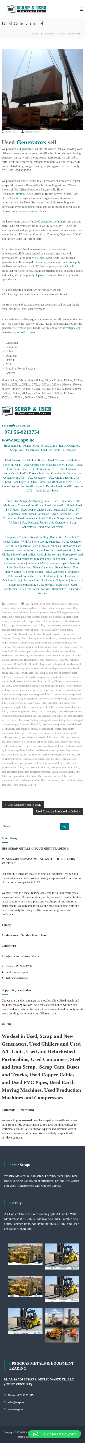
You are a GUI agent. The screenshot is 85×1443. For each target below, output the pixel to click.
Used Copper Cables (32, 509)
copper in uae (15, 625)
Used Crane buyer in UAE (63, 477)
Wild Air (26, 541)
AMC (70, 603)
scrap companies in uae (24, 690)
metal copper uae (63, 642)
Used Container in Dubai (59, 473)
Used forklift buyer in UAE (56, 482)
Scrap (13, 450)
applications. (25, 1004)
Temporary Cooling (16, 537)
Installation (50, 638)
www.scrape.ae (18, 440)
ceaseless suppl (70, 262)
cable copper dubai (31, 621)
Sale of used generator (17, 546)
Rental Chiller (11, 541)
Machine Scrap (12, 580)
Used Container (37, 477)
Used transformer (49, 780)
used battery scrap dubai (53, 724)
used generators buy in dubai (65, 767)
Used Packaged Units (34, 522)
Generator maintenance (30, 634)
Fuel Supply (66, 629)
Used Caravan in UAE (43, 469)
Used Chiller (8, 728)
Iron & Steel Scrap (16, 501)
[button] (54, 1434)
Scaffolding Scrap (39, 501)
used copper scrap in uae (30, 746)
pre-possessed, (24, 1120)
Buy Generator (22, 567)
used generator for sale (46, 546)
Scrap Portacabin (61, 514)
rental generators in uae (59, 668)
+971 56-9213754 (21, 432)
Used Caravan (68, 469)
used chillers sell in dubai (67, 741)
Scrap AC (19, 571)
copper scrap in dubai (33, 625)
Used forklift (46, 584)
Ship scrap (62, 580)
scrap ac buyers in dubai (49, 677)
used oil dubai (60, 776)
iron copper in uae (66, 638)
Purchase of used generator (15, 655)
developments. (14, 1137)
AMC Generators (29, 450)
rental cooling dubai (55, 664)
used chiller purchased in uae (36, 733)
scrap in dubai (20, 707)
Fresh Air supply (50, 629)
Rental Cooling (39, 537)
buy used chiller (55, 558)
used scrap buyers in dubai (26, 780)
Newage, (40, 257)
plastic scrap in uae (73, 647)
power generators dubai (38, 651)
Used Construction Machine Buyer (25, 460)
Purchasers (48, 181)
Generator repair (58, 563)
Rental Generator (43, 567)
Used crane (62, 584)
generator (27, 149)
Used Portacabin (46, 576)
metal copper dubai (44, 642)
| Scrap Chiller (34, 571)
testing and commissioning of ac (55, 720)
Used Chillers (47, 518)
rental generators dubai (36, 668)
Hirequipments (12, 445)
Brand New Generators (50, 526)
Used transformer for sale (35, 589)
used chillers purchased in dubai (36, 737)
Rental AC (56, 537)
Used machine (31, 580)
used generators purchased (37, 771)
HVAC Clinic (49, 445)
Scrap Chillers (65, 518)
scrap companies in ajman (25, 685)
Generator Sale (68, 634)
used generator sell (29, 763)
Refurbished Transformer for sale (27, 659)
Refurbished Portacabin (35, 514)
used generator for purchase (33, 550)
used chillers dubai (60, 733)
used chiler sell (74, 724)
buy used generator (62, 550)
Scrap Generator (54, 571)
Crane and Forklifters (30, 505)
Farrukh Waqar (32, 131)
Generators (49, 33)
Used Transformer (63, 501)
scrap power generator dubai (22, 711)
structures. (32, 1133)
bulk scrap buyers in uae (60, 608)
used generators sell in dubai (22, 776)
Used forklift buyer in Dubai (36, 486)
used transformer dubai (71, 780)
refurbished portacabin (41, 655)
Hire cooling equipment (47, 541)
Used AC (72, 558)
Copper (6, 1000)
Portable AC (71, 537)
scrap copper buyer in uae (49, 690)
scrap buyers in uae (26, 681)
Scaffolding (30, 584)
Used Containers (27, 518)
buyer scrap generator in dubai (56, 616)
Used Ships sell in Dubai (59, 505)
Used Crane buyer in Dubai (21, 482)
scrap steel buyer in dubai (69, 711)
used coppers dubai (53, 746)
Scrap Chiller (54, 681)
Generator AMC (37, 563)
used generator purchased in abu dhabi (41, 758)
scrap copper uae (24, 694)
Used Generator (73, 541)
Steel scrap (47, 580)
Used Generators (50, 450)
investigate (69, 328)
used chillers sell (15, 741)
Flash (27, 1436)
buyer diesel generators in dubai (24, 616)
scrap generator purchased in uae (24, 703)
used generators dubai (12, 771)
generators (47, 221)
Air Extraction (58, 603)
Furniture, (20, 193)
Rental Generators (69, 445)
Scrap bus (14, 584)
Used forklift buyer (47, 490)
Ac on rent (44, 603)
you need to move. (25, 332)
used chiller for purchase (30, 558)
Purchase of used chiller (63, 651)
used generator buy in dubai (65, 750)
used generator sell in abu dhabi (54, 763)
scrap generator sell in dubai (55, 703)
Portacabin (35, 473)
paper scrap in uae (53, 647)
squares (46, 1128)
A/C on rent (32, 603)
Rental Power (31, 445)
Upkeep (40, 275)
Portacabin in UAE (15, 473)
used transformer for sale (14, 784)
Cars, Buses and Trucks (60, 509)
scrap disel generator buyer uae (33, 698)
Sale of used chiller (24, 554)
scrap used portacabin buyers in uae (19, 715)
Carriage (13, 294)
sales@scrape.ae (16, 425)
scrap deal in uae (60, 694)
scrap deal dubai (42, 694)
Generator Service (14, 563)
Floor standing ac (32, 629)
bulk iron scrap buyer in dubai (31, 608)
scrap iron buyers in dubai (41, 707)
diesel (63, 221)
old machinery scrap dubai (30, 647)
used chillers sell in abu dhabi (38, 741)
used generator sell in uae (37, 767)
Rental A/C (50, 659)
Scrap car (76, 580)
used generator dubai (12, 754)
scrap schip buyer (46, 711)
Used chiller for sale (49, 554)
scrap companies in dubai (51, 685)
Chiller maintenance (51, 621)
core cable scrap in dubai (58, 625)
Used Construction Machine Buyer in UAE (49, 464)
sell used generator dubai (50, 715)
